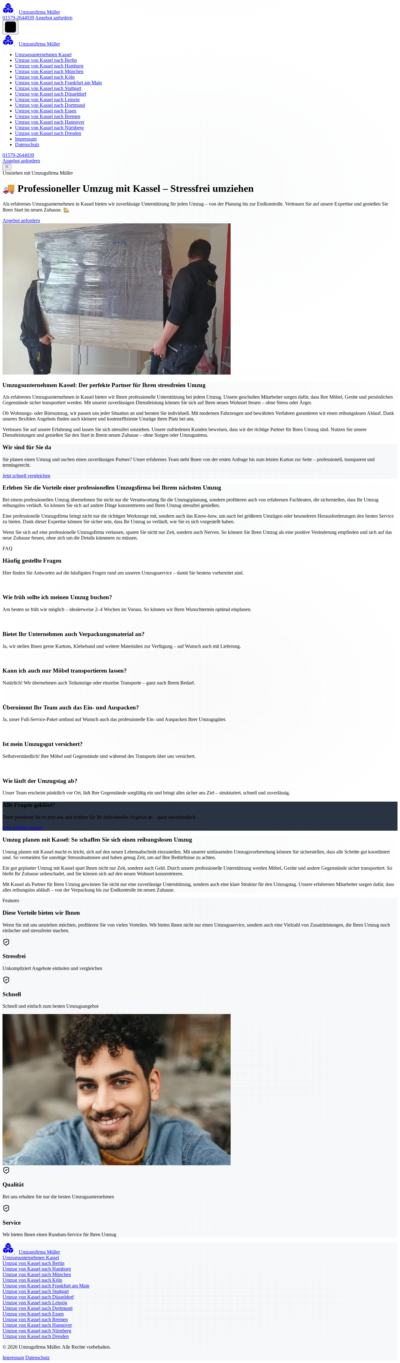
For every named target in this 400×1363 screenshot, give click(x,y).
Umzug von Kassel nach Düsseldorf (50, 94)
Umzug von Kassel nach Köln (45, 77)
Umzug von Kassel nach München (49, 71)
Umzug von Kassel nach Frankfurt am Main (58, 82)
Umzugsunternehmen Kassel (43, 54)
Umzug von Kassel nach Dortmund (50, 105)
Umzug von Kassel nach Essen (45, 110)
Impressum (26, 139)
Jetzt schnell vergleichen (26, 475)
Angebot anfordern (53, 17)
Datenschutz (27, 144)
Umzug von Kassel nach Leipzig (47, 99)
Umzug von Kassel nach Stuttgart (48, 88)
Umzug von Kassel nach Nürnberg (49, 127)
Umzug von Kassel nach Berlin (46, 60)
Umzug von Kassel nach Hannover (49, 122)
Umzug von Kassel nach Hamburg (49, 65)
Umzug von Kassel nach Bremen (47, 116)
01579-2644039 (18, 17)
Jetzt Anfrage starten (22, 827)
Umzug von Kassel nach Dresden (48, 133)
